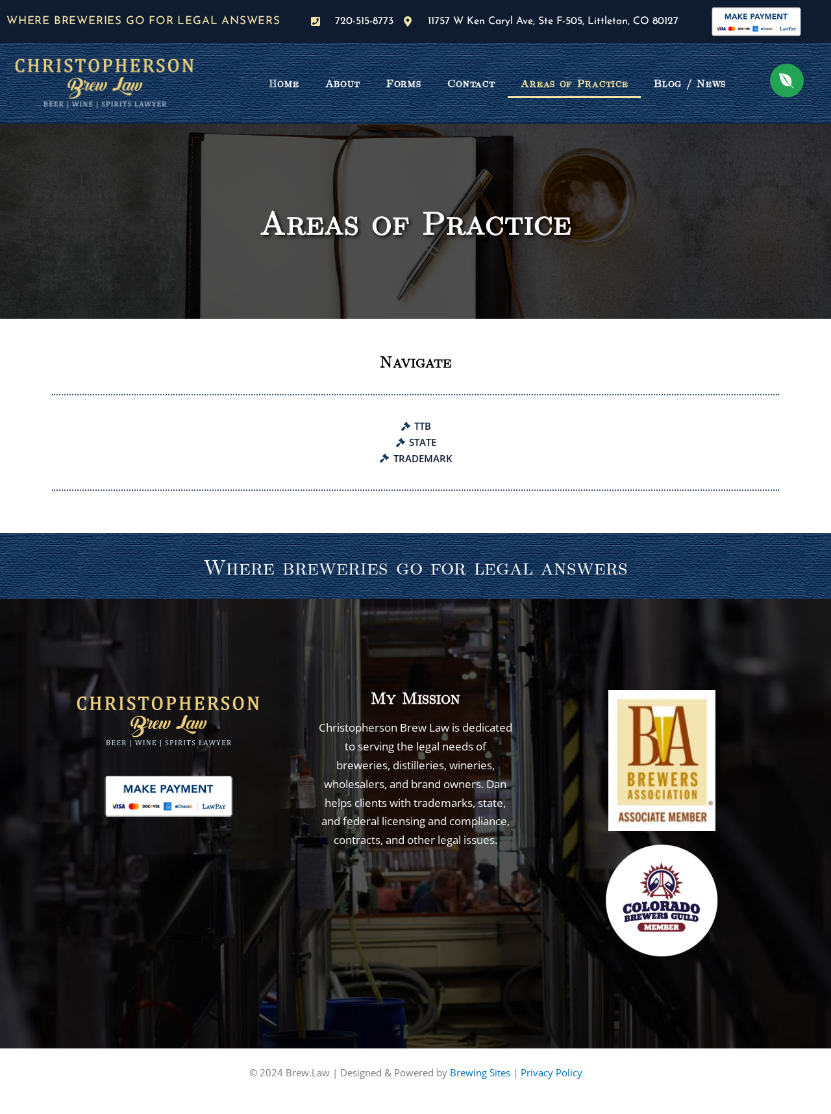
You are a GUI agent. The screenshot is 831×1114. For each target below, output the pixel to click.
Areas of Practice (574, 82)
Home (284, 82)
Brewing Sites (480, 1072)
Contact (471, 82)
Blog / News (690, 82)
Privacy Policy (551, 1072)
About (343, 82)
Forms (403, 82)
